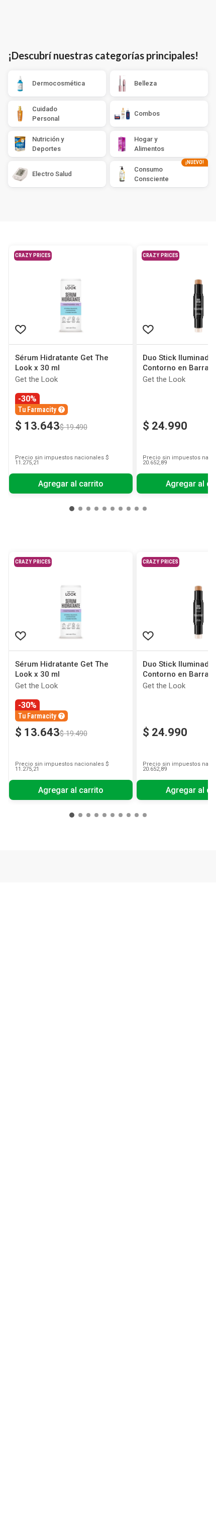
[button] (71, 508)
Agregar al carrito (70, 484)
